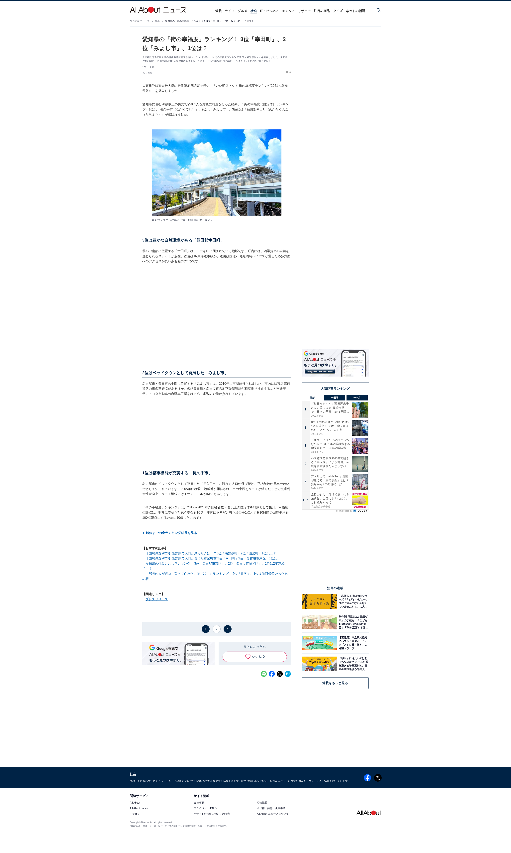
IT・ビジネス (269, 11)
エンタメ (288, 11)
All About (135, 803)
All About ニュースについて (273, 814)
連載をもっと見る (335, 683)
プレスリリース (157, 599)
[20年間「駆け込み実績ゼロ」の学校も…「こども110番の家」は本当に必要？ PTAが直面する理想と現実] (353, 622)
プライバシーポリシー (207, 808)
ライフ (230, 11)
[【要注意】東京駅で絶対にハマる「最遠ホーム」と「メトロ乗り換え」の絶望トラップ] (353, 643)
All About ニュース (140, 21)
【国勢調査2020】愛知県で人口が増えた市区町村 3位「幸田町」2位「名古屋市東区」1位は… (213, 558)
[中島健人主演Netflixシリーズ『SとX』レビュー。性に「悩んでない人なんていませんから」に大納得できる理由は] (353, 601)
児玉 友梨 (147, 72)
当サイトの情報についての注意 (212, 814)
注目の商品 (322, 11)
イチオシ (135, 814)
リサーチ (304, 11)
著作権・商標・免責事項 (271, 808)
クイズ (338, 11)
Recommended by (344, 511)
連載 (218, 11)
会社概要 (199, 803)
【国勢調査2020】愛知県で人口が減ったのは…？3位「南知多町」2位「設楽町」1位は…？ (211, 553)
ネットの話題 (355, 11)
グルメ (242, 11)
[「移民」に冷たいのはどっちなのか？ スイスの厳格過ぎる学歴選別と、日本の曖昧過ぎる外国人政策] (353, 664)
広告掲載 (262, 803)
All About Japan (139, 808)
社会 (254, 11)
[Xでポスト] (280, 674)
